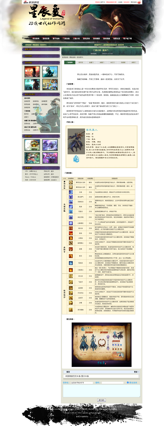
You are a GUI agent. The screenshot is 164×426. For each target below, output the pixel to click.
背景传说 (27, 123)
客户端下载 (127, 38)
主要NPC (36, 123)
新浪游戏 (28, 45)
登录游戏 (27, 104)
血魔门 (33, 114)
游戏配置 (44, 101)
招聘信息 (85, 409)
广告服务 (71, 409)
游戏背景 (46, 38)
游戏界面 (36, 104)
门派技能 (66, 38)
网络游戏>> (73, 57)
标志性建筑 (45, 123)
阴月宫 (26, 114)
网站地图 (64, 409)
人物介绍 (76, 38)
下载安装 (53, 101)
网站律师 (91, 409)
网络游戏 (36, 45)
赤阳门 (26, 117)
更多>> (136, 372)
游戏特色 (36, 101)
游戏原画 (86, 38)
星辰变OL (43, 45)
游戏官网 (121, 45)
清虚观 (55, 114)
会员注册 (107, 409)
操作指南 (44, 104)
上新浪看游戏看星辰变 (110, 45)
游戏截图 (96, 38)
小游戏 (120, 2)
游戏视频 (106, 38)
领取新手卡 (97, 45)
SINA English (99, 409)
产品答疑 (114, 409)
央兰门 (48, 114)
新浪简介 (50, 409)
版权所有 (85, 416)
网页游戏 (134, 2)
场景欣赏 (116, 38)
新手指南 (56, 38)
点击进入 (54, 180)
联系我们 (78, 409)
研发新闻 (36, 38)
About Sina (57, 409)
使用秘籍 (53, 104)
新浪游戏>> (66, 57)
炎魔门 (41, 114)
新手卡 (103, 2)
